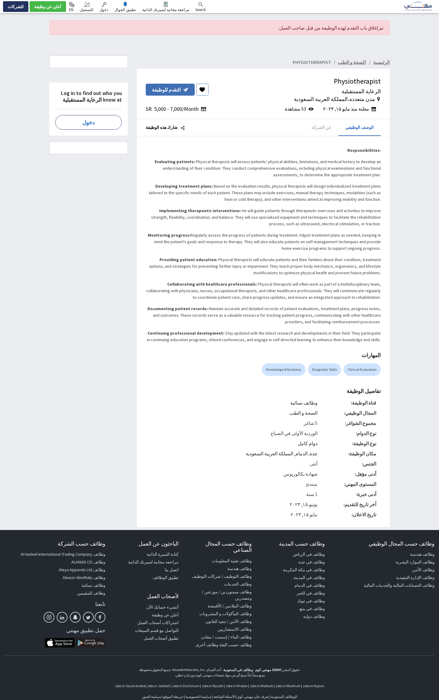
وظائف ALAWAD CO (88, 562)
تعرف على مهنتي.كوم (253, 696)
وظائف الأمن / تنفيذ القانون (228, 621)
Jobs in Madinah (287, 686)
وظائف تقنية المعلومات (232, 560)
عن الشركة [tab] (321, 127)
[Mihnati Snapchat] (75, 617)
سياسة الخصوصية (198, 696)
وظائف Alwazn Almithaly (84, 577)
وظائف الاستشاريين (235, 629)
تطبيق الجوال (125, 9)
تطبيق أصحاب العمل (161, 638)
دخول (103, 9)
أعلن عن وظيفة (47, 6)
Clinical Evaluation (362, 369)
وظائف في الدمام (309, 585)
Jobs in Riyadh (212, 686)
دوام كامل (307, 443)
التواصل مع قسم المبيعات (157, 630)
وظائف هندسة (422, 554)
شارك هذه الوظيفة (162, 127)
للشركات (16, 6)
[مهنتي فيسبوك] (100, 617)
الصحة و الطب (303, 413)
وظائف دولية (314, 616)
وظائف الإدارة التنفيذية (415, 577)
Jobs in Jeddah (158, 686)
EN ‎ (71, 9)
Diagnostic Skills (324, 369)
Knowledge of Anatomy (283, 369)
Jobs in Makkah (261, 686)
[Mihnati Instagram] (49, 617)
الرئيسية (381, 62)
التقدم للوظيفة (166, 90)
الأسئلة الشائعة (224, 696)
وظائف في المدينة (309, 577)
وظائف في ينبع (312, 608)
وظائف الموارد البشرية (415, 562)
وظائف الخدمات (238, 584)
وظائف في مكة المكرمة (304, 569)
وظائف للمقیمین (91, 593)
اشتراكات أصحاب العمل (158, 622)
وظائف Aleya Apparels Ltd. (81, 569)
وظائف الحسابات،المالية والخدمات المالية (399, 585)
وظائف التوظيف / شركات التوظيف (222, 576)
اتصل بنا (172, 569)
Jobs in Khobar (236, 686)
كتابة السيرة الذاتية (163, 554)
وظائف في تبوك (311, 600)
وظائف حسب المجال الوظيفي (402, 543)
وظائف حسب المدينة (302, 543)
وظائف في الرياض (309, 554)
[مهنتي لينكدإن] (62, 617)
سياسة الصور (151, 696)
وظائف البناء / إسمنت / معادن (226, 637)
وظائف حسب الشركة (81, 543)
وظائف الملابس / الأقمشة (230, 606)
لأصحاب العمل (163, 596)
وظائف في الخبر (311, 593)
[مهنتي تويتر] (88, 617)
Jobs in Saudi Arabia (130, 686)
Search (200, 9)
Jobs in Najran (313, 686)
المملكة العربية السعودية (269, 454)
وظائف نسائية (303, 403)
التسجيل (86, 9)
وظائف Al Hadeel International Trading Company (63, 554)
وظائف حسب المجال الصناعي (228, 547)
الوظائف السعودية (284, 696)
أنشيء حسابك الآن (162, 607)
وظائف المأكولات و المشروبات (225, 613)
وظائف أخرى (207, 644)
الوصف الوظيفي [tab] (360, 127)
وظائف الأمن (423, 569)
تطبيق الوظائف (166, 577)
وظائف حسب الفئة (235, 644)
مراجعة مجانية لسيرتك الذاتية (165, 9)
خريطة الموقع (173, 696)
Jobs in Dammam (185, 686)
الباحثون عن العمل (159, 543)
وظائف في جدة (311, 562)
